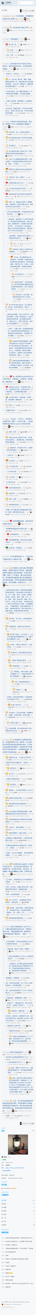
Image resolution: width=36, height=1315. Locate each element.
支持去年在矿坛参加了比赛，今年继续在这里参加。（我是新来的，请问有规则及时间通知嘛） (19, 439)
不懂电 (25, 731)
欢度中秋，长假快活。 (16, 548)
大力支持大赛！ (14, 466)
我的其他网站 (6, 1170)
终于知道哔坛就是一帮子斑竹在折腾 (20, 138)
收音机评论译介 (23, 840)
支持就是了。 (13, 146)
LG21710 (23, 774)
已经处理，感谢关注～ (10, 1245)
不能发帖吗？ (15, 39)
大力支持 (12, 477)
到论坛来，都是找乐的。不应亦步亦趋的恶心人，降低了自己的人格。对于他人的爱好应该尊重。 (19, 110)
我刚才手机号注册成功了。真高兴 (17, 762)
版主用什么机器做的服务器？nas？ (17, 1057)
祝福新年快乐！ (11, 410)
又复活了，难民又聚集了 (17, 827)
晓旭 (16, 792)
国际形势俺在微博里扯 (16, 918)
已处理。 (6, 1262)
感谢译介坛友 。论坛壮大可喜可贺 (20, 757)
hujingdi (25, 450)
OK (15, 244)
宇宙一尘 (18, 821)
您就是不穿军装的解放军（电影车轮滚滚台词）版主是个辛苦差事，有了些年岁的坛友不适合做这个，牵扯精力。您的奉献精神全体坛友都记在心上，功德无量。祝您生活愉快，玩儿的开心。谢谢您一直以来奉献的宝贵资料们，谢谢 (21, 348)
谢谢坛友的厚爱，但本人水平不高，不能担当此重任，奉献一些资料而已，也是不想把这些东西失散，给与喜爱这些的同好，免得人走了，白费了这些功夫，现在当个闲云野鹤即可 (20, 318)
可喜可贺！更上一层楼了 (17, 177)
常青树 (28, 534)
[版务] (7, 27)
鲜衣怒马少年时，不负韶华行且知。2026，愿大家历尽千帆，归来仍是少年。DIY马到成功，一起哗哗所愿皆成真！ (19, 389)
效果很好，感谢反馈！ (18, 1011)
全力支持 (12, 461)
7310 (28, 164)
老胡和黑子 (30, 74)
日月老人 (26, 323)
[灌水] (7, 39)
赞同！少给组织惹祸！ (13, 894)
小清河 (11, 309)
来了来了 (12, 774)
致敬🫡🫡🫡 (7, 1273)
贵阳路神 (26, 499)
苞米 (23, 848)
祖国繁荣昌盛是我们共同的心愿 (16, 529)
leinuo (9, 1059)
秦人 (22, 477)
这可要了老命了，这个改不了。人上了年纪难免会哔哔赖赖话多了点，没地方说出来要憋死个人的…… (20, 636)
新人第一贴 (12, 44)
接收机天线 (29, 699)
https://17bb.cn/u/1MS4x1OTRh (15, 1168)
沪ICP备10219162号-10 (8, 1307)
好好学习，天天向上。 (13, 74)
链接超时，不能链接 (12, 978)
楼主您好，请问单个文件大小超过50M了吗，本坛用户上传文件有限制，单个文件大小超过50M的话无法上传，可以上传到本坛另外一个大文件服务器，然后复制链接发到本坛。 (18, 1283)
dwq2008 (26, 471)
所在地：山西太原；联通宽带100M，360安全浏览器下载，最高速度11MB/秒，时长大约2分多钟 (19, 1018)
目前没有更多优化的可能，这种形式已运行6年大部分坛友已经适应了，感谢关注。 (18, 1238)
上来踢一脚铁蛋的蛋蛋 (18, 660)
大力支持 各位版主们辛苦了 (18, 188)
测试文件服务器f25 (17, 1052)
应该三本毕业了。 (17, 705)
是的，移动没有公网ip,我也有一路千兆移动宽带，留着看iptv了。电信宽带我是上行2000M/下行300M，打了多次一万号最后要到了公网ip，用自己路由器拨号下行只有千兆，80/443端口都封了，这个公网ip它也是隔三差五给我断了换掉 (21, 1085)
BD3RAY (24, 442)
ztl (28, 206)
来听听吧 (13, 1188)
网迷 (10, 134)
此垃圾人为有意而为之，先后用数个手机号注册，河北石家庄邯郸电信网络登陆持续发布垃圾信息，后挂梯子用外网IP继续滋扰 (18, 1241)
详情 (33, 1131)
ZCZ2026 (22, 113)
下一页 (29, 10)
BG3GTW (23, 493)
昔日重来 (25, 432)
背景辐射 (21, 55)
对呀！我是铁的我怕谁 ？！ (24, 682)
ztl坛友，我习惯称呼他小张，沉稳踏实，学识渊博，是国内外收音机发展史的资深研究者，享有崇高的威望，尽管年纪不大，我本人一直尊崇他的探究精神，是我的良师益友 (21, 261)
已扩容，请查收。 (9, 1276)
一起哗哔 (19, 855)
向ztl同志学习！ (20, 274)
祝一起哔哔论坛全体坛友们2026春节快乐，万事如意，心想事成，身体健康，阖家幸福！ (18, 379)
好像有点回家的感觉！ (13, 779)
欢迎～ (5, 1255)
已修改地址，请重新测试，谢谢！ (17, 998)
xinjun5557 (29, 466)
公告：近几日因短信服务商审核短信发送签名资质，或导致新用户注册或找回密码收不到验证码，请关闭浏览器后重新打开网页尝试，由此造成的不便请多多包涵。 (18, 1106)
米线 (8, 765)
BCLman (10, 156)
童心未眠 (16, 103)
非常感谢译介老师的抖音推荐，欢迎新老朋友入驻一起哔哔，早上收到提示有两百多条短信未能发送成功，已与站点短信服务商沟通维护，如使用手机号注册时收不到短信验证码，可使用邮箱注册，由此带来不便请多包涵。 (17, 746)
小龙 (18, 196)
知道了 (8, 1116)
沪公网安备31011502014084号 (12, 1304)
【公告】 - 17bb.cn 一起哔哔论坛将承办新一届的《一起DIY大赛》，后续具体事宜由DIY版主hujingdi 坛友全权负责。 (18, 421)
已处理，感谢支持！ (9, 1266)
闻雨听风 (19, 993)
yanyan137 (19, 1115)
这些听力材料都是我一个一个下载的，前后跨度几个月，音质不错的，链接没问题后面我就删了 (21, 1038)
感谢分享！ (7, 1269)
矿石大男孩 (23, 1020)
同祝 (10, 405)
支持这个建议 (14, 723)
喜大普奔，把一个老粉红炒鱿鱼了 (20, 132)
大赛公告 (10, 455)
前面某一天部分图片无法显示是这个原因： (15, 1259)
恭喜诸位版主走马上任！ (17, 183)
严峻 (12, 140)
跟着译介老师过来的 (15, 798)
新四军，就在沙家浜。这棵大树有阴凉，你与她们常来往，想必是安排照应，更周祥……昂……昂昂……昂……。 (20, 910)
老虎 (12, 96)
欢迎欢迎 (13, 768)
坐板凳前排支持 (14, 505)
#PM (4, 1160)
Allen (28, 19)
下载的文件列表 (13, 1031)
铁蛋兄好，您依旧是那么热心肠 (21, 652)
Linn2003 (24, 410)
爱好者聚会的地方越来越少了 (18, 804)
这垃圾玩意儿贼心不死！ (21, 27)
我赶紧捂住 (16, 666)
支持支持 (12, 493)
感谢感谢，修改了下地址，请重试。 (18, 949)
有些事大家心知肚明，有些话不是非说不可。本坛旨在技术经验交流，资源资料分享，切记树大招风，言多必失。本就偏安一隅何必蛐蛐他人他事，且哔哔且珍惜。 (18, 869)
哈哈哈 (18, 690)
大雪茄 (24, 44)
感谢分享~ (6, 1287)
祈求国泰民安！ (15, 534)
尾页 (33, 10)
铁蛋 (23, 86)
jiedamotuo (29, 676)
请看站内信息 (7, 1280)
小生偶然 (29, 779)
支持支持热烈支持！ (15, 488)
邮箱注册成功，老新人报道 (17, 833)
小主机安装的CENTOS (14, 1062)
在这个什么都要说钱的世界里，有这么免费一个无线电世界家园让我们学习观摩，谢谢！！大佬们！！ (18, 161)
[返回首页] (8, 3)
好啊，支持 (12, 432)
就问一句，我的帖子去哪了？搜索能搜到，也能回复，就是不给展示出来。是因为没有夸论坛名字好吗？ (19, 204)
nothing (26, 145)
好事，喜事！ (13, 499)
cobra (26, 504)
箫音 (28, 985)
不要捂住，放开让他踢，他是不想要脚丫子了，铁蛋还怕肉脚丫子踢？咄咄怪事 (21, 674)
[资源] (13, 16)
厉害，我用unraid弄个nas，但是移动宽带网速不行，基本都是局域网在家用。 (20, 1070)
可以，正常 (9, 55)
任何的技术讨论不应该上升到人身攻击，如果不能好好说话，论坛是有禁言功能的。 (17, 66)
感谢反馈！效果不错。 (14, 1026)
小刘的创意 (10, 806)
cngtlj (28, 894)
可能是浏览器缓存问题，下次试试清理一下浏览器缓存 (18, 1248)
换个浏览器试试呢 (9, 1252)
